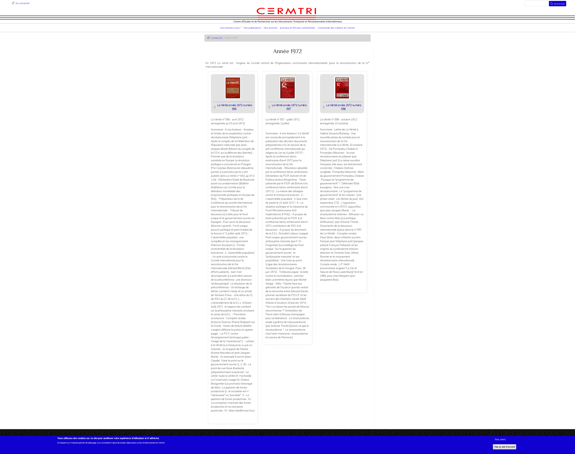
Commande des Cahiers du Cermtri (336, 27)
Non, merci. (500, 439)
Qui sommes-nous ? (230, 27)
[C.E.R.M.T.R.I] (286, 13)
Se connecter (23, 3)
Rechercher (559, 4)
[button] (232, 88)
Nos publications (252, 27)
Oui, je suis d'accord (504, 446)
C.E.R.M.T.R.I (217, 38)
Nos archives (270, 27)
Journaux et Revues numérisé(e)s (297, 27)
